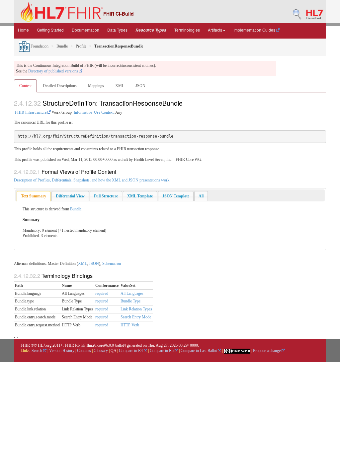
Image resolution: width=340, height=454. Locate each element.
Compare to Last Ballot (199, 350)
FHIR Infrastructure (31, 112)
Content (25, 85)
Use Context (104, 112)
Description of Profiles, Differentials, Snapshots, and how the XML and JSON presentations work (91, 180)
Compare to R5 (162, 350)
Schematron (111, 263)
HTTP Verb (130, 325)
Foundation (39, 46)
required (101, 293)
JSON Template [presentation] (175, 196)
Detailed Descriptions (60, 85)
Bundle (62, 46)
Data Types (117, 30)
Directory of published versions (53, 71)
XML (119, 85)
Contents (84, 350)
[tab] (33, 196)
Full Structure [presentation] (106, 196)
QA (113, 350)
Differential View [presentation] (70, 196)
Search (37, 350)
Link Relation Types (136, 309)
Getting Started (50, 30)
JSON (140, 85)
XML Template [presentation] (140, 196)
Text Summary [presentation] (33, 196)
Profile (81, 46)
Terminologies (187, 30)
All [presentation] (201, 196)
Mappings (96, 85)
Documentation (85, 30)
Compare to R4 (131, 350)
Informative (83, 112)
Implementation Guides (254, 30)
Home (23, 30)
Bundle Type (130, 301)
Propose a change (267, 350)
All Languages (132, 293)
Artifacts (215, 30)
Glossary (101, 350)
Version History (61, 350)
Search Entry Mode (136, 317)
